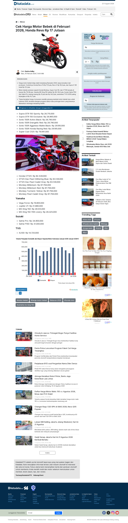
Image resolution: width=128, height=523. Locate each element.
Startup (35, 499)
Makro (22, 496)
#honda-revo (69, 300)
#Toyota (97, 219)
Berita (19, 9)
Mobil (40, 14)
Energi (10, 501)
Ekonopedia (37, 9)
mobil (85, 200)
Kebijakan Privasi (53, 519)
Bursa (22, 499)
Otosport (80, 14)
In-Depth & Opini (69, 9)
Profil (46, 498)
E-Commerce (37, 496)
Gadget (35, 501)
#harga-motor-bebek (39, 300)
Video (84, 9)
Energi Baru (60, 496)
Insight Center (110, 499)
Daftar (58, 513)
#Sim (106, 228)
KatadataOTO (110, 504)
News (34, 14)
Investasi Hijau (61, 499)
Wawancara (85, 499)
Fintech (35, 498)
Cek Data (72, 499)
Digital (30, 9)
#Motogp (104, 224)
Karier (30, 519)
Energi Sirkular (61, 498)
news (84, 170)
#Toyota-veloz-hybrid (90, 224)
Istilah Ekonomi (49, 499)
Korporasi (23, 501)
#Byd (84, 232)
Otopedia (88, 14)
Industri (10, 498)
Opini (83, 498)
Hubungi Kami (38, 475)
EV (50, 14)
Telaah (84, 496)
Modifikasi (63, 14)
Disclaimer (62, 519)
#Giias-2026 (87, 219)
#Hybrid (98, 228)
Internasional (12, 499)
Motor (45, 14)
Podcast (90, 9)
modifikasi (20, 348)
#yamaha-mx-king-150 (25, 305)
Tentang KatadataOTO (24, 475)
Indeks (95, 14)
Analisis (72, 498)
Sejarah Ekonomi (50, 496)
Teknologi (36, 503)
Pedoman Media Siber (39, 519)
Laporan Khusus (86, 501)
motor (22, 22)
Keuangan (23, 498)
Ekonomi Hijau (47, 9)
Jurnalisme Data (57, 9)
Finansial (24, 9)
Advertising (23, 519)
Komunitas (71, 14)
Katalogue (97, 499)
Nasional (10, 496)
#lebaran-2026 (55, 300)
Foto (95, 501)
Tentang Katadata (13, 519)
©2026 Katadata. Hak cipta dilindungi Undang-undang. (103, 519)
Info (95, 9)
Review (55, 14)
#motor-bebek (22, 300)
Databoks (109, 501)
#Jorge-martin (87, 228)
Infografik (72, 496)
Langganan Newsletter (16, 513)
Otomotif (78, 9)
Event (108, 502)
